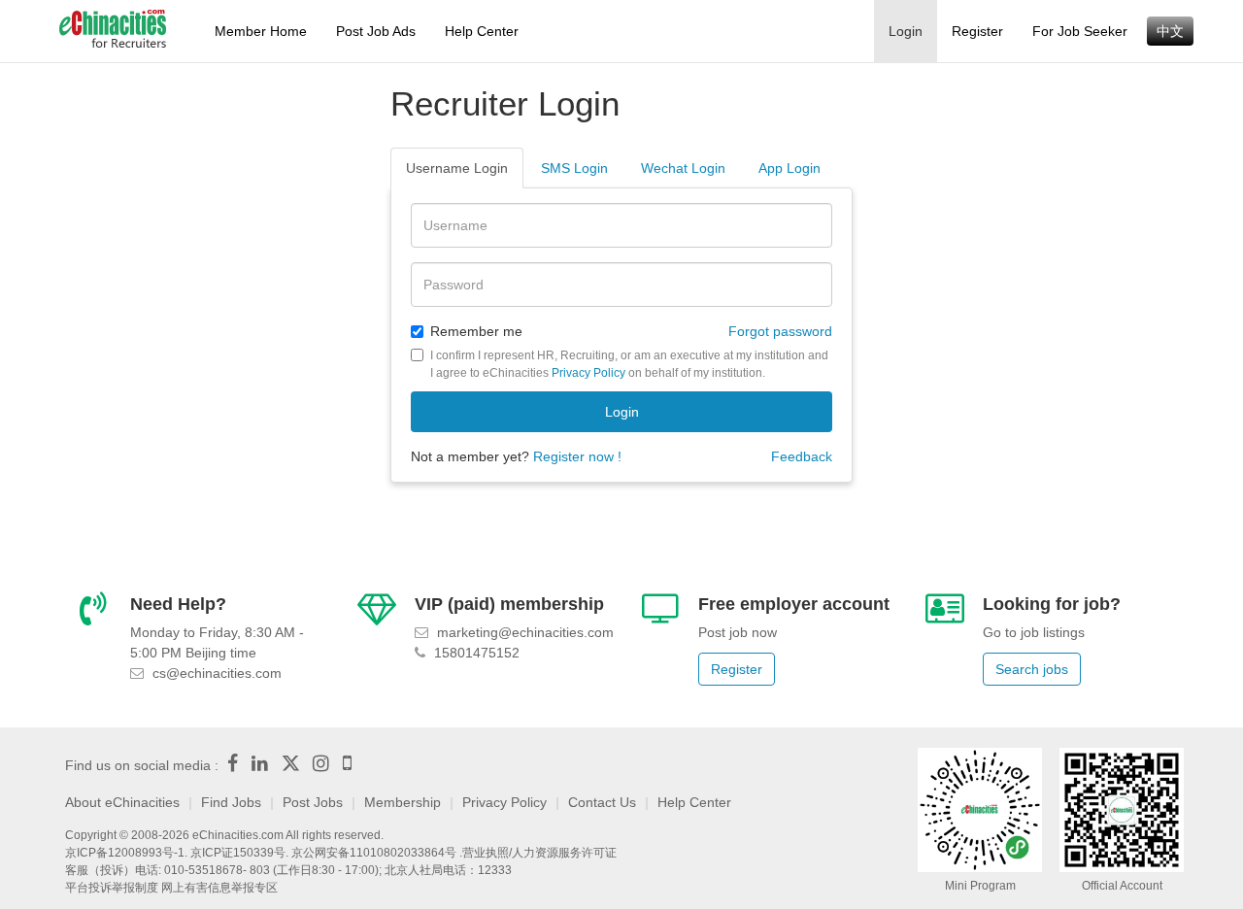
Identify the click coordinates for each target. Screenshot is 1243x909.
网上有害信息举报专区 (219, 887)
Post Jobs (313, 802)
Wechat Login (683, 168)
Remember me (476, 331)
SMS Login (574, 168)
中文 (1170, 31)
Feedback (801, 456)
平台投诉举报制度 (111, 887)
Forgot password (780, 331)
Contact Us (602, 802)
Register (977, 31)
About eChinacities (122, 802)
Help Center (482, 31)
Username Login (457, 168)
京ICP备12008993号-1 (125, 852)
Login (906, 31)
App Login (789, 168)
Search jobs (1031, 669)
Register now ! (577, 456)
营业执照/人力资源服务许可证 (539, 852)
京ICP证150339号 (238, 852)
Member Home (261, 31)
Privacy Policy (588, 373)
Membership (402, 802)
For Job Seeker (1079, 31)
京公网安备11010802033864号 (373, 852)
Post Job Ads (376, 31)
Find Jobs (231, 802)
